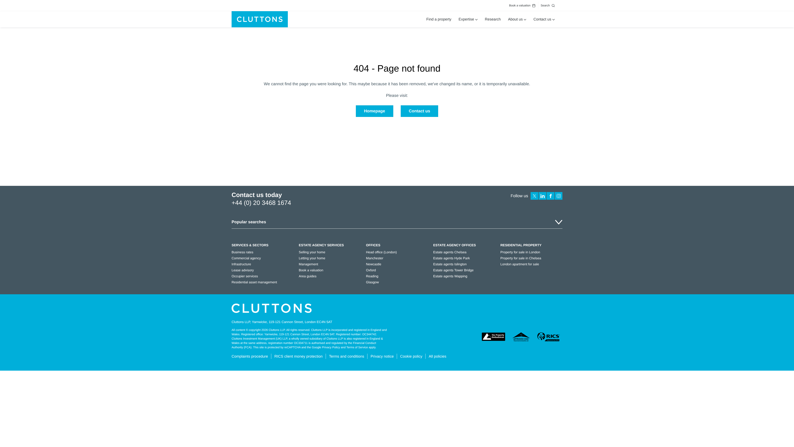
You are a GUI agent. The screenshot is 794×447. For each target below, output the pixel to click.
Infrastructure (241, 264)
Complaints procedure (250, 356)
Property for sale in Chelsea (520, 258)
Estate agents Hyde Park (451, 258)
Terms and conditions (346, 356)
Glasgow (372, 282)
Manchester (374, 258)
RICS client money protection (298, 356)
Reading (372, 276)
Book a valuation (520, 5)
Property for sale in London (520, 252)
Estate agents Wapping (450, 276)
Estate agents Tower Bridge (453, 270)
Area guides (307, 276)
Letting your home (312, 258)
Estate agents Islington (450, 264)
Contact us (542, 19)
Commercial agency (246, 258)
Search (545, 5)
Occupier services (245, 276)
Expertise (466, 19)
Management (308, 264)
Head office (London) (381, 252)
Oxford (371, 270)
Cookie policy (411, 356)
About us (515, 19)
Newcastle (373, 264)
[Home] (260, 19)
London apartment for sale (519, 264)
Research (493, 19)
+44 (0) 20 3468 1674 (261, 202)
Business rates (242, 252)
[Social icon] (534, 196)
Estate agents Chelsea (449, 252)
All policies (437, 356)
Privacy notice (382, 356)
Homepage (374, 111)
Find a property (438, 19)
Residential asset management (254, 282)
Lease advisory (243, 270)
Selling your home (312, 252)
